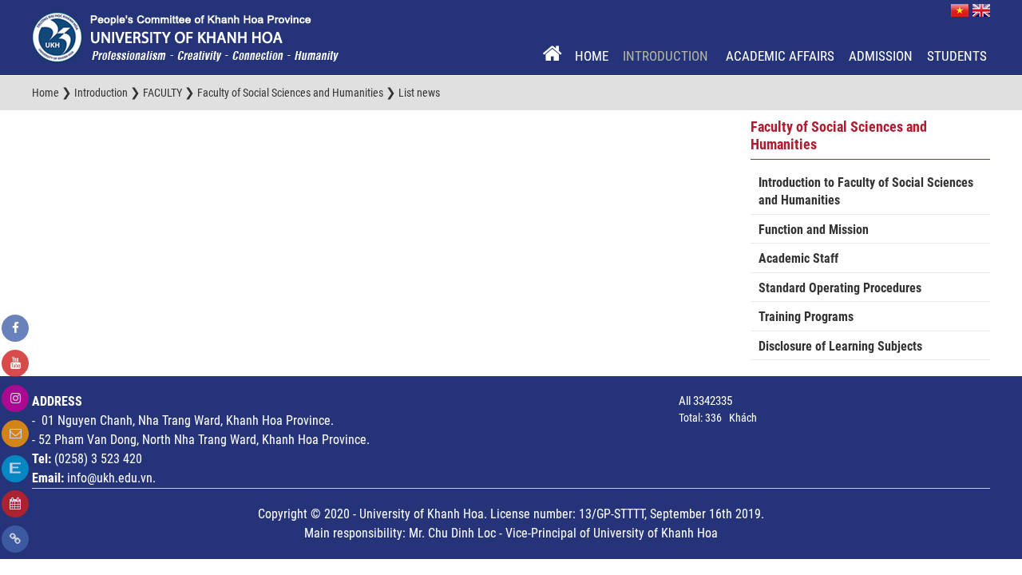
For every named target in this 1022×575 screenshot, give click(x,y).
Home (591, 56)
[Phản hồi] (15, 433)
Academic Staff (798, 258)
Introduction (667, 56)
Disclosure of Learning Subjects (840, 346)
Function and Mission (814, 229)
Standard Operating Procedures (840, 287)
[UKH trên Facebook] (15, 328)
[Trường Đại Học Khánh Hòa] (185, 37)
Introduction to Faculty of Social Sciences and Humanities (866, 191)
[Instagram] (15, 398)
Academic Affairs (780, 56)
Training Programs (806, 316)
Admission (881, 56)
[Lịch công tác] (15, 504)
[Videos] (15, 363)
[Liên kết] (15, 539)
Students (957, 56)
